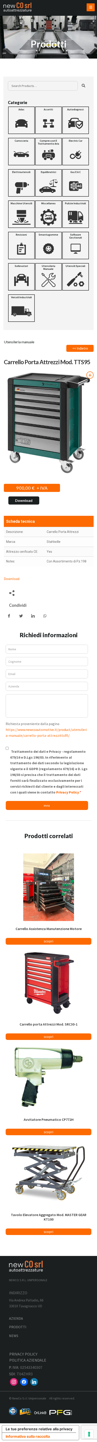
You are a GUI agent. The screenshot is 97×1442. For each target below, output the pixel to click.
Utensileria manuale (48, 267)
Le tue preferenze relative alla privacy (39, 1429)
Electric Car (75, 140)
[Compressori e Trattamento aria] (48, 151)
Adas (21, 109)
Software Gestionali (75, 236)
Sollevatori (21, 266)
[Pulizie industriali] (75, 214)
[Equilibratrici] (48, 183)
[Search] (83, 86)
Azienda (16, 1318)
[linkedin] (34, 1381)
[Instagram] (14, 1381)
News (13, 1335)
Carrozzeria (21, 140)
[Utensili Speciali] (75, 277)
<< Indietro (80, 348)
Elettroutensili (21, 172)
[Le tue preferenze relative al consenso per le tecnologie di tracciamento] (89, 1434)
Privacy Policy (68, 792)
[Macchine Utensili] (21, 214)
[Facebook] (24, 1381)
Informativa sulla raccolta (28, 1436)
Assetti (48, 109)
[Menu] (91, 7)
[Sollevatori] (21, 277)
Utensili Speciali (75, 266)
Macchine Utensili (21, 203)
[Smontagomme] (48, 245)
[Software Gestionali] (75, 245)
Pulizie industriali (75, 203)
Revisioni (21, 234)
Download (23, 500)
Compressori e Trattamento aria (48, 142)
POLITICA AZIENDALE (27, 1360)
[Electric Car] (75, 151)
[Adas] (21, 120)
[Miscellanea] (48, 214)
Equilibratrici (48, 172)
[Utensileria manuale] (48, 277)
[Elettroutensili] (21, 183)
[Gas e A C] (75, 183)
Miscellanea (48, 203)
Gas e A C (75, 172)
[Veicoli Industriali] (21, 308)
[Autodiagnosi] (75, 120)
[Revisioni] (21, 245)
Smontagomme (48, 234)
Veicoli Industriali (21, 297)
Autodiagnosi (75, 109)
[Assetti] (48, 120)
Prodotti (17, 1327)
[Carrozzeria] (21, 151)
